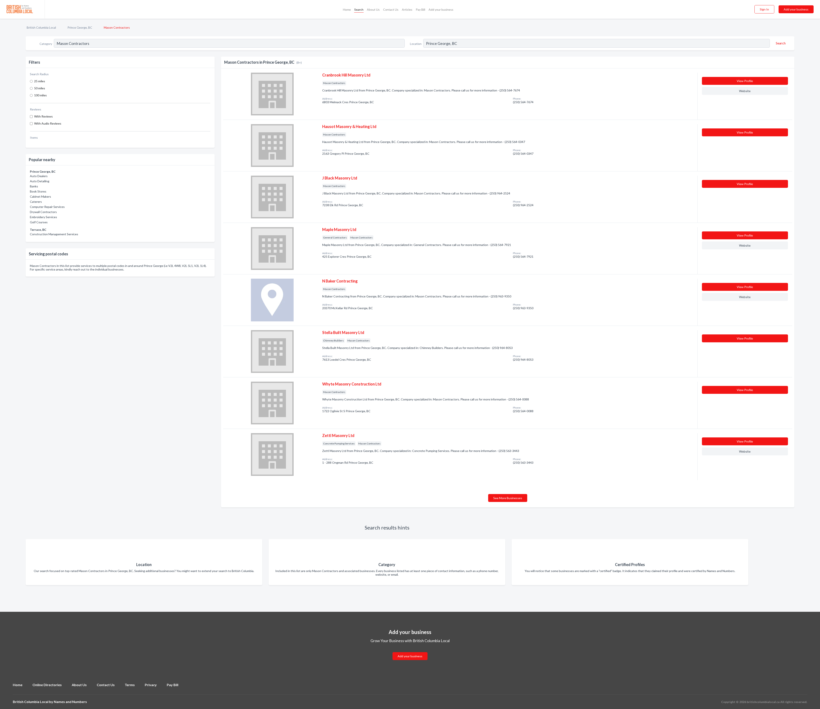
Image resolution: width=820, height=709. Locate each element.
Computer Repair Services (47, 207)
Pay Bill (420, 9)
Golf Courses (39, 222)
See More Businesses (507, 498)
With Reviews (43, 116)
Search (358, 9)
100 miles (40, 95)
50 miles (39, 88)
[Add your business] (410, 651)
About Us (373, 9)
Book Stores (38, 191)
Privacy (151, 685)
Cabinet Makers (40, 196)
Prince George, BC (79, 27)
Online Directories (47, 685)
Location (416, 44)
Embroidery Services (43, 217)
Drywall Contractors (43, 212)
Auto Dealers (39, 176)
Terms (130, 685)
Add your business (441, 9)
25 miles (39, 81)
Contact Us (390, 9)
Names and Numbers (70, 702)
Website (745, 91)
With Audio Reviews (47, 123)
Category (46, 44)
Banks (34, 186)
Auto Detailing (39, 181)
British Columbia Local (41, 27)
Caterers (36, 201)
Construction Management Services (54, 234)
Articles (407, 9)
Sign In (764, 9)
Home (347, 9)
